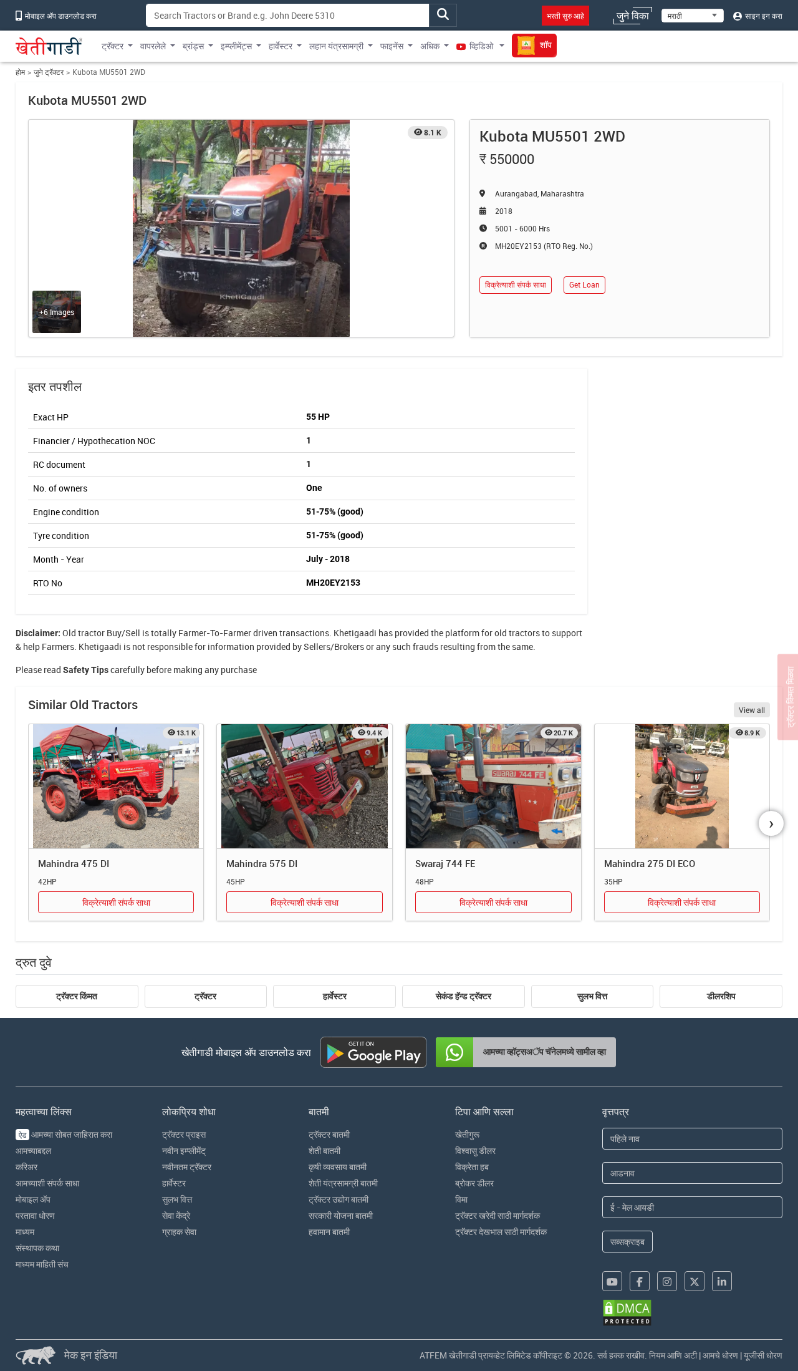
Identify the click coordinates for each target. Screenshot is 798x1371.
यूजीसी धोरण (763, 1355)
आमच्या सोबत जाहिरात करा (65, 1134)
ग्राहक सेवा (179, 1232)
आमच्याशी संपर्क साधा (47, 1183)
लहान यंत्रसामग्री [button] (336, 46)
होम (20, 72)
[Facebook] (640, 1281)
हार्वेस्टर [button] (280, 46)
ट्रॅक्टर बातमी (329, 1134)
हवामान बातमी (329, 1232)
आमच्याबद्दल (33, 1150)
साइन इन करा (762, 16)
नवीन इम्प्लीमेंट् (184, 1150)
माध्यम (25, 1232)
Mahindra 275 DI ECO (649, 863)
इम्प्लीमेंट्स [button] (236, 46)
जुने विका (633, 15)
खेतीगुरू (467, 1134)
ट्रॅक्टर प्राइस (184, 1134)
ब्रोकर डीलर (474, 1183)
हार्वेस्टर (335, 996)
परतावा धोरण (35, 1215)
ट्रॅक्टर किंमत (76, 996)
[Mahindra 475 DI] (116, 786)
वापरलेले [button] (153, 46)
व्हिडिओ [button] (481, 46)
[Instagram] (667, 1281)
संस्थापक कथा (37, 1248)
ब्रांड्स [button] (193, 46)
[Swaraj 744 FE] (493, 786)
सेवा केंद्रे (176, 1215)
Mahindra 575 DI (261, 863)
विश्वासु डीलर (475, 1150)
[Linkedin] (722, 1281)
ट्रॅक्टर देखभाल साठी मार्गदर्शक (501, 1232)
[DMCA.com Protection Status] (627, 1313)
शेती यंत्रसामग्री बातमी (343, 1183)
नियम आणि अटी (673, 1355)
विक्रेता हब (472, 1167)
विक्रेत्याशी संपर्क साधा (515, 284)
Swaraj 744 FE (445, 863)
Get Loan (584, 284)
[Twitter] (694, 1281)
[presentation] (771, 823)
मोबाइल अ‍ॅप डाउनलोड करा (60, 16)
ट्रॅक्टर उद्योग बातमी (338, 1199)
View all (752, 710)
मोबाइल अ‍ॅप (33, 1199)
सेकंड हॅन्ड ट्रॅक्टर (463, 996)
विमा (461, 1199)
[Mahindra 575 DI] (304, 786)
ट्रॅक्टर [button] (112, 46)
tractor (91, 633)
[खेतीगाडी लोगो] (49, 46)
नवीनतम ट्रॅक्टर (186, 1167)
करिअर (26, 1167)
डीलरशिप (721, 996)
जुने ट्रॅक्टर (49, 72)
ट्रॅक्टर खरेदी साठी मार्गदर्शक (497, 1215)
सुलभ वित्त (592, 996)
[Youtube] (612, 1281)
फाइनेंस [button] (391, 46)
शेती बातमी (324, 1150)
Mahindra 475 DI (73, 863)
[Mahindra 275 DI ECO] (682, 786)
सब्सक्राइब (627, 1241)
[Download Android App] (373, 1052)
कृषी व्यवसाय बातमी (338, 1167)
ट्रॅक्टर (205, 996)
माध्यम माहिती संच (42, 1264)
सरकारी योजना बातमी (341, 1215)
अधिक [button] (430, 46)
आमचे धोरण (720, 1355)
